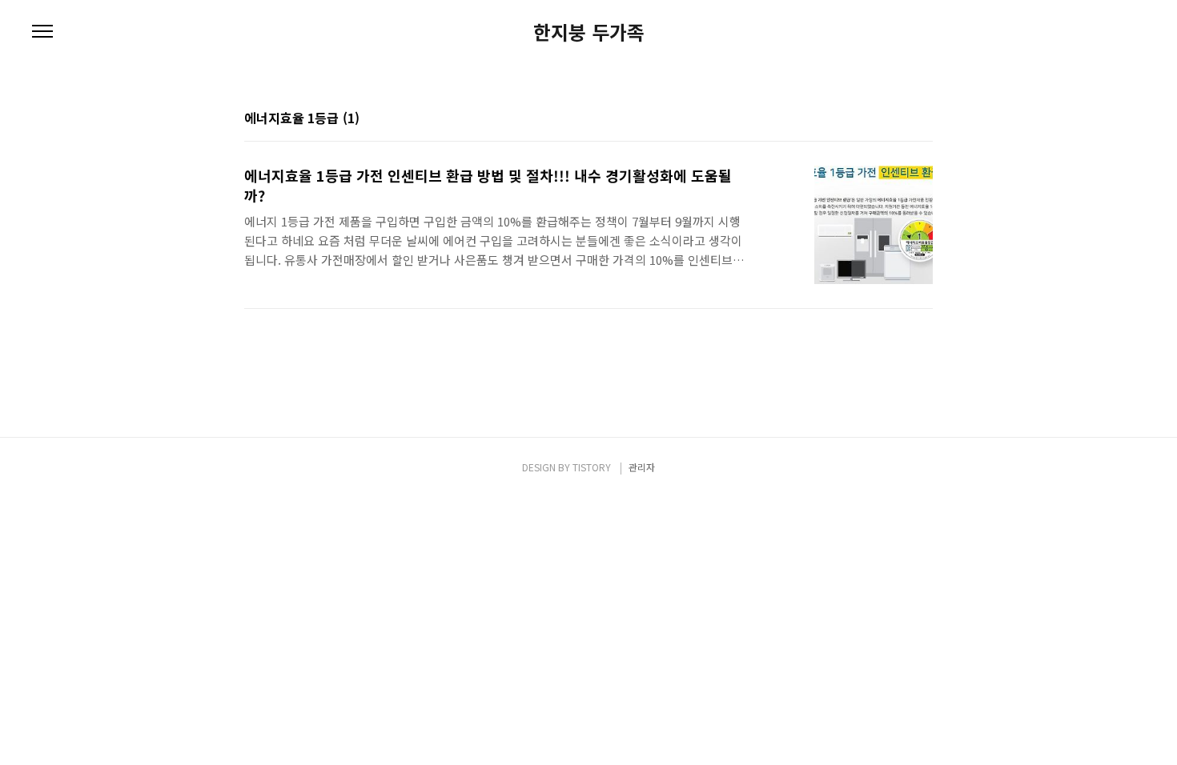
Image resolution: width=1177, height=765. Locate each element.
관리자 (642, 467)
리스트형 (923, 119)
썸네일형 (900, 119)
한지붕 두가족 (589, 32)
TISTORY (591, 467)
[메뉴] (42, 32)
